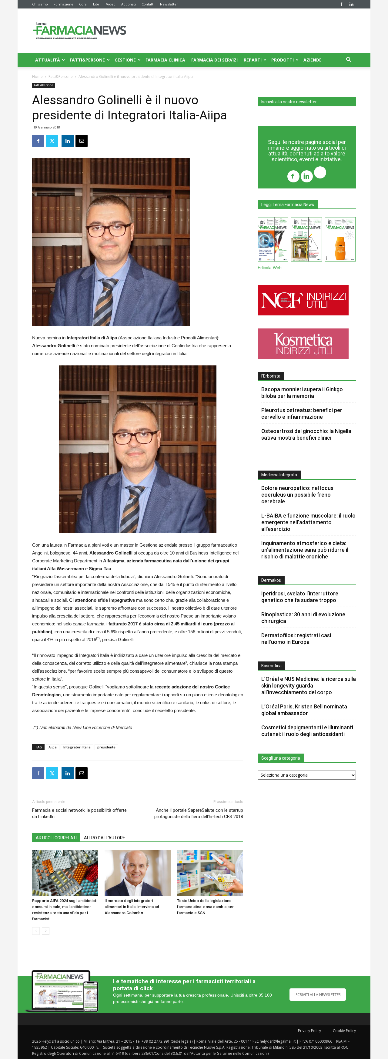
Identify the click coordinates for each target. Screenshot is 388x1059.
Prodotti (282, 60)
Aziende (312, 60)
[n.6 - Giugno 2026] (340, 240)
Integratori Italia (77, 747)
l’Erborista (270, 376)
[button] (348, 60)
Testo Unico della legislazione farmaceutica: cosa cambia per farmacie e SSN (205, 906)
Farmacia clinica (165, 60)
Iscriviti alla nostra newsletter (289, 101)
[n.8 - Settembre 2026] (273, 240)
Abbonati (128, 4)
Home (37, 76)
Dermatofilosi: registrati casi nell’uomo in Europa (296, 638)
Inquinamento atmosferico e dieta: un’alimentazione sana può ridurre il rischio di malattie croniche (304, 550)
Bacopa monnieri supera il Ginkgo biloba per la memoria (302, 392)
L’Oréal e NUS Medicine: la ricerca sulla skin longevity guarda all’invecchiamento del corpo (308, 685)
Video (110, 4)
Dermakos (271, 580)
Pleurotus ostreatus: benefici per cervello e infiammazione (301, 413)
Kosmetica (271, 665)
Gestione (125, 60)
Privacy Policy (309, 1030)
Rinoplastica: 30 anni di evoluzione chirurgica (303, 617)
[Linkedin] (351, 4)
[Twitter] (320, 173)
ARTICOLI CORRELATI (56, 837)
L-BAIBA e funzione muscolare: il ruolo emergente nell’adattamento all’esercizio (308, 522)
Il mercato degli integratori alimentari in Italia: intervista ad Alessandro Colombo (132, 906)
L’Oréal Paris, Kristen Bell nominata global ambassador (304, 709)
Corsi (83, 4)
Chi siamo (40, 4)
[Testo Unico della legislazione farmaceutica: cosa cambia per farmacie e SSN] (210, 873)
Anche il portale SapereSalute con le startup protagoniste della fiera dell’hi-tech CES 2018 (198, 813)
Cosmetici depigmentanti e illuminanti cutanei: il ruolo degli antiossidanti (307, 730)
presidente (106, 747)
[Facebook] (341, 4)
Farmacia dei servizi (214, 60)
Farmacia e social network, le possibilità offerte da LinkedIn (79, 813)
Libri (96, 4)
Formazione (63, 4)
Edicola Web (270, 267)
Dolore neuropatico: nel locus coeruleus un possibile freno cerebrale (297, 495)
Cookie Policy (344, 1030)
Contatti (148, 4)
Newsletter (169, 4)
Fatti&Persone (87, 60)
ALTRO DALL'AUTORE (104, 837)
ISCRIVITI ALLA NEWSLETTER (318, 994)
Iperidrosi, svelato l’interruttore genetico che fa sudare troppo (299, 596)
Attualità (47, 60)
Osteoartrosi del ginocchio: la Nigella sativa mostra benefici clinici (306, 434)
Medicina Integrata (279, 474)
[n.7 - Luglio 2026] (306, 240)
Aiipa (52, 747)
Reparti (253, 60)
